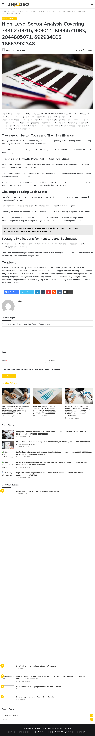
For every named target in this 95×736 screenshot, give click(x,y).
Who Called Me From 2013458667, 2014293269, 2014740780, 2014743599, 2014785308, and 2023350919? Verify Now (16, 409)
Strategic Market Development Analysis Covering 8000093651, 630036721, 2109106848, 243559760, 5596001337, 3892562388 (77, 410)
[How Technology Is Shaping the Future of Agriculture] (8, 669)
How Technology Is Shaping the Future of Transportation (38, 687)
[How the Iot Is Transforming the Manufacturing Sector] (8, 576)
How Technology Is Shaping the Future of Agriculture (36, 666)
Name (4, 352)
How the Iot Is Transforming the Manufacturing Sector (37, 491)
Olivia (8, 50)
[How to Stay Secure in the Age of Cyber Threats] (8, 700)
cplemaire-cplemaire (16, 11)
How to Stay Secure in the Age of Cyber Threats (35, 697)
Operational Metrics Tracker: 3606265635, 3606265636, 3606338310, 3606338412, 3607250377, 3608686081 (44, 409)
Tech (5, 719)
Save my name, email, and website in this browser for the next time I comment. (33, 369)
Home (5, 11)
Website (52, 361)
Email (4, 361)
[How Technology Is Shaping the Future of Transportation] (8, 689)
